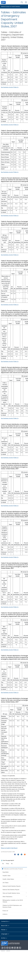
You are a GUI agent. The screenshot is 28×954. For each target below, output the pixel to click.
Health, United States (8, 879)
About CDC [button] (4, 925)
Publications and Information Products (13, 869)
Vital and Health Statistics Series (11, 893)
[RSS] (20, 948)
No (12, 863)
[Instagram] (7, 948)
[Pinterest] (15, 948)
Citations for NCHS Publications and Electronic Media (12, 906)
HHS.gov (3, 951)
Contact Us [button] (4, 921)
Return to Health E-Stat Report (9, 848)
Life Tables (5, 882)
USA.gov (8, 951)
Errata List (5, 910)
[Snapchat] (17, 948)
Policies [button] (3, 930)
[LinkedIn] (10, 948)
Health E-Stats (6, 875)
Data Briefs (6, 872)
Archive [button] (3, 938)
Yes (3, 863)
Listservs (5, 914)
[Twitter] (5, 948)
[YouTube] (12, 948)
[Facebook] (2, 948)
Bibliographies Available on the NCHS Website (13, 901)
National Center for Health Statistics (10, 6)
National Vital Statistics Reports (11, 889)
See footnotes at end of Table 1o (9, 87)
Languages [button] (4, 934)
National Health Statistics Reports (12, 886)
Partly (7, 863)
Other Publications (7, 896)
